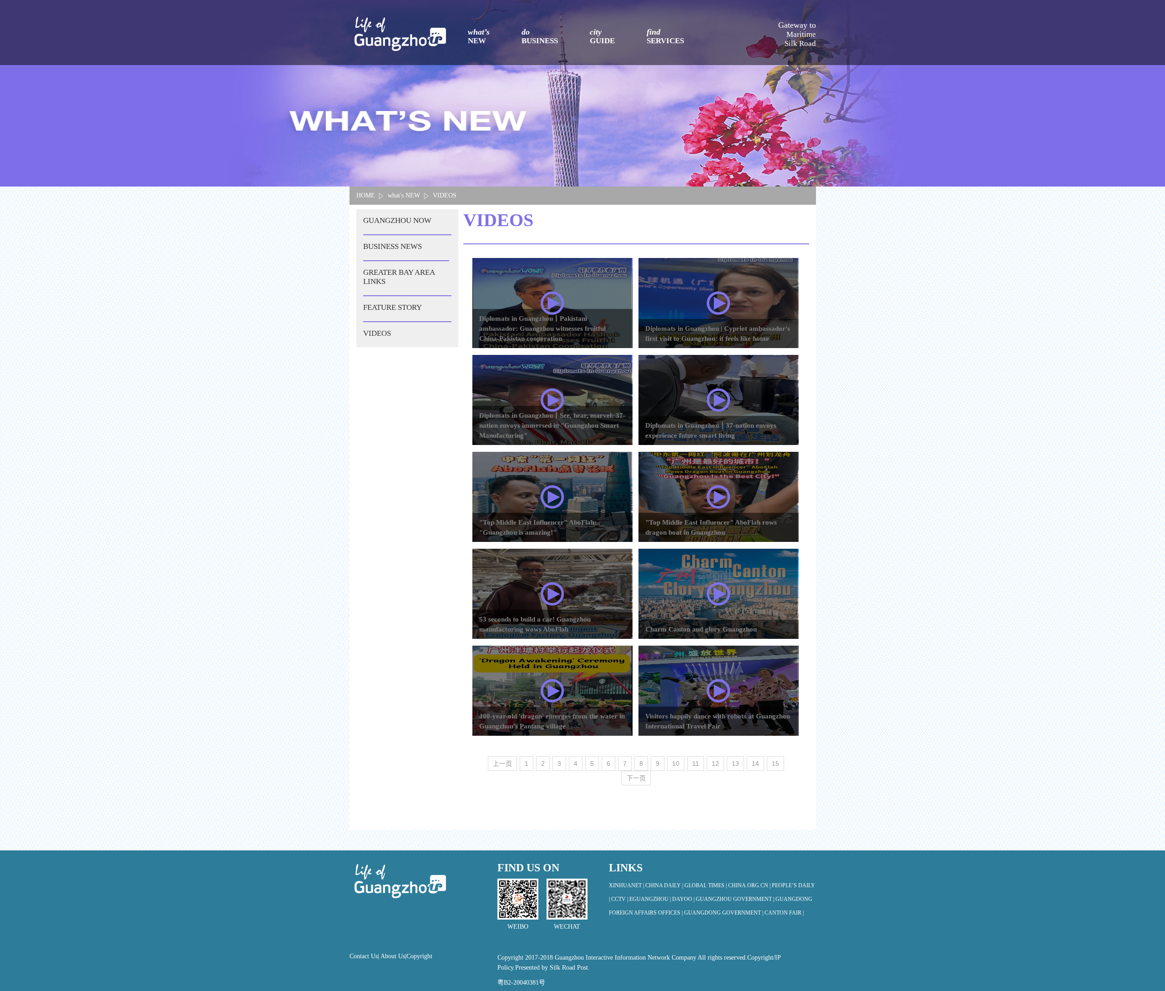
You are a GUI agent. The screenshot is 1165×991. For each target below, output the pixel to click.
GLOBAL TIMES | (706, 885)
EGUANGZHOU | (650, 899)
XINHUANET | (627, 885)
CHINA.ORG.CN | (750, 885)
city (602, 36)
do (540, 36)
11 (695, 763)
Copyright (419, 956)
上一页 (502, 763)
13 (735, 763)
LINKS (626, 868)
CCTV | (620, 899)
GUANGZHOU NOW (397, 220)
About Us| (393, 956)
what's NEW (404, 195)
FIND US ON (528, 868)
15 (775, 763)
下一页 (636, 778)
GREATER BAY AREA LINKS (399, 277)
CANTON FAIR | (784, 913)
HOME (365, 195)
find (665, 36)
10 (675, 763)
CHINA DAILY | (664, 885)
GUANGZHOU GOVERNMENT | (735, 899)
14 (755, 763)
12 (715, 763)
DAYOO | (684, 899)
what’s (479, 36)
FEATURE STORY (392, 307)
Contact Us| (365, 956)
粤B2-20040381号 (521, 982)
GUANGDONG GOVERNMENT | (724, 913)
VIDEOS (444, 195)
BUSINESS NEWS (392, 246)
